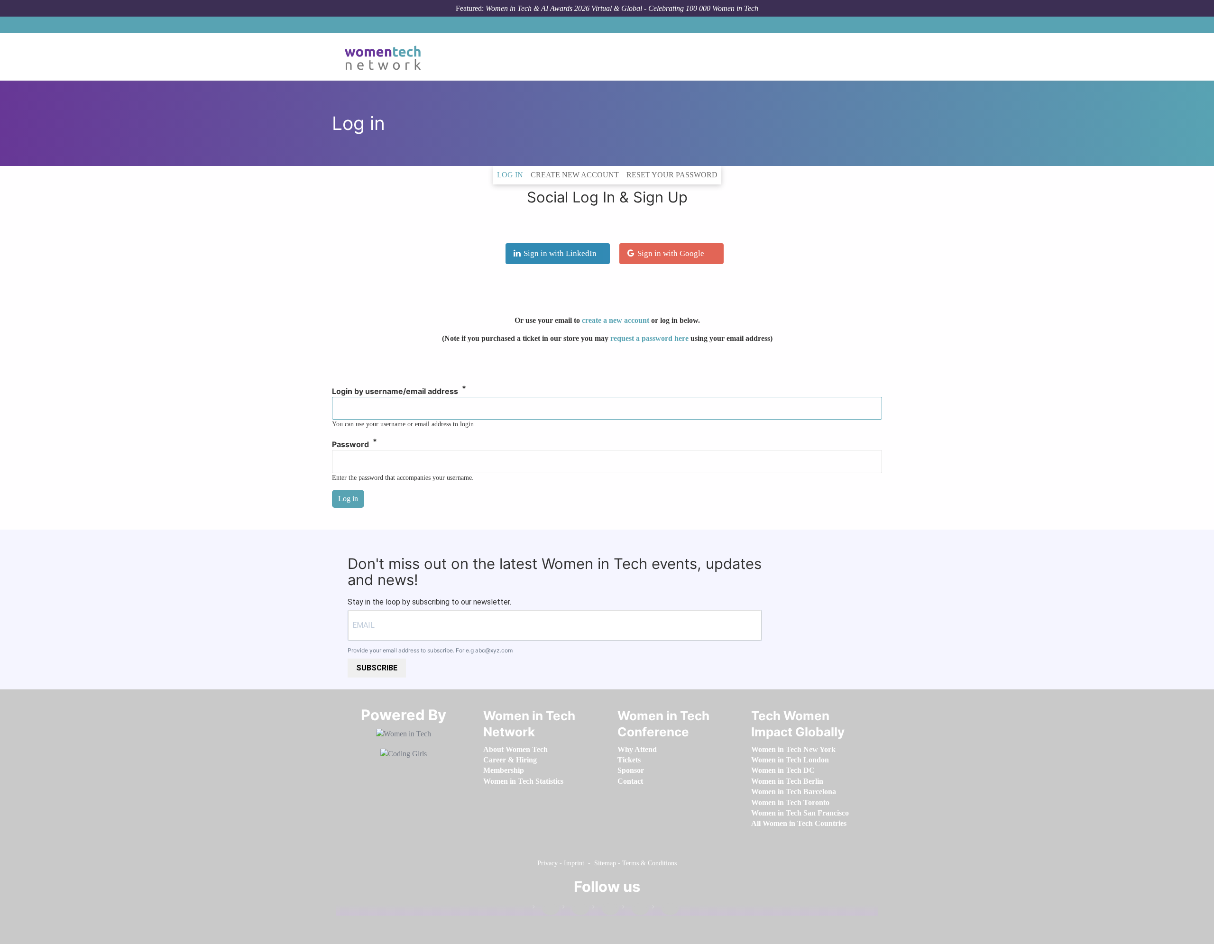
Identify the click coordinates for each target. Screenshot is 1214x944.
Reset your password (671, 175)
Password (350, 444)
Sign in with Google (670, 253)
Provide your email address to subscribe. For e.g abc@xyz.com (430, 650)
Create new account (575, 175)
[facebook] (546, 909)
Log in (512, 174)
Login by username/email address (395, 391)
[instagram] (605, 909)
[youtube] (665, 909)
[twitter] (635, 909)
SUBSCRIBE (376, 667)
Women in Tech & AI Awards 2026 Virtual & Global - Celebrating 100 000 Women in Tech (622, 8)
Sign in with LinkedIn (560, 253)
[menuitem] (515, 749)
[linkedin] (575, 909)
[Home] (386, 57)
